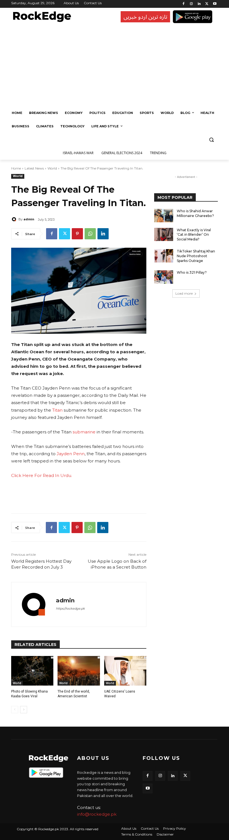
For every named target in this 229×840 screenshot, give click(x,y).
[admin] (14, 219)
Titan (57, 410)
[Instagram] (191, 4)
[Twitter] (207, 4)
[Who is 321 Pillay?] (163, 277)
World (52, 168)
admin (28, 219)
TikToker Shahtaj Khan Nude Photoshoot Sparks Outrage (196, 256)
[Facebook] (183, 4)
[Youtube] (214, 4)
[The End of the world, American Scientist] (79, 671)
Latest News (34, 168)
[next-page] (23, 709)
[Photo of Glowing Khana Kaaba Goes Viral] (32, 671)
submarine (84, 432)
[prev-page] (14, 709)
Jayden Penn (71, 453)
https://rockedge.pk (70, 608)
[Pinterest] (77, 233)
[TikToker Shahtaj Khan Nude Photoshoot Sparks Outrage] (163, 255)
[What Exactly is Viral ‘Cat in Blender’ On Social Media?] (163, 234)
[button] (211, 139)
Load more (184, 293)
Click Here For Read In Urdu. (41, 475)
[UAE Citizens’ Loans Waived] (125, 671)
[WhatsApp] (90, 233)
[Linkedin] (199, 4)
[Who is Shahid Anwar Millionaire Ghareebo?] (163, 215)
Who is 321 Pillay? (192, 272)
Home (16, 168)
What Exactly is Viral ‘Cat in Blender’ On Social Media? (194, 235)
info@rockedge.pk (96, 814)
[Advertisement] (113, 64)
